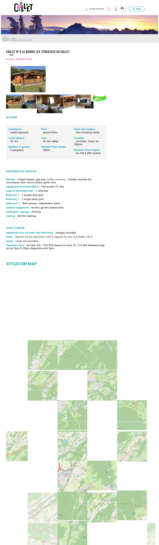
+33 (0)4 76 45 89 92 (96, 9)
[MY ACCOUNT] (108, 9)
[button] (115, 9)
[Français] (122, 8)
